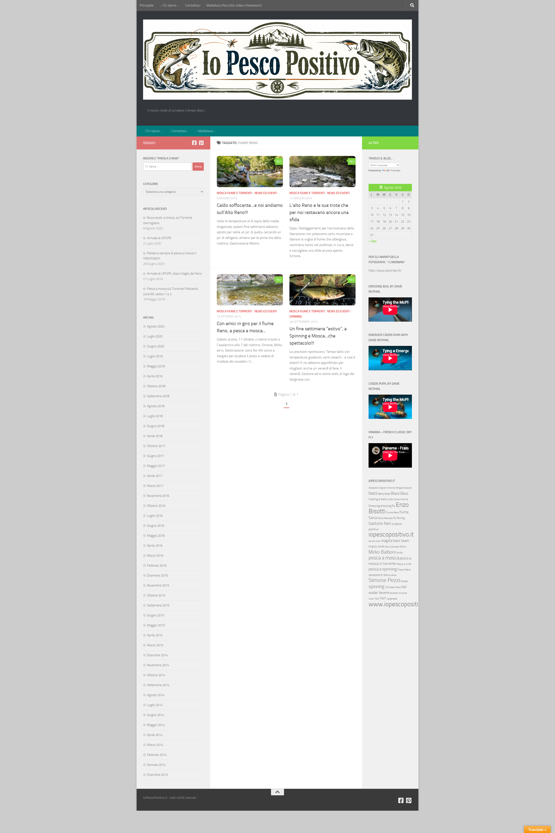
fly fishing (399, 518)
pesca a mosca (384, 558)
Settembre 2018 (158, 396)
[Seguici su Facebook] (194, 142)
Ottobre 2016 (156, 506)
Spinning (295, 316)
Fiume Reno (392, 512)
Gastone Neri (380, 523)
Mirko (403, 546)
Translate (395, 170)
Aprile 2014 (154, 735)
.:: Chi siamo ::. (169, 5)
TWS (376, 598)
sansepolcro (376, 575)
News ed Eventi (266, 193)
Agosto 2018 (155, 406)
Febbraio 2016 (156, 565)
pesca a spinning (383, 569)
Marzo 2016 (155, 555)
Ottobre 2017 (156, 446)
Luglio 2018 (155, 416)
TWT (383, 598)
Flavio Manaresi (385, 518)
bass (373, 493)
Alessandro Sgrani (378, 487)
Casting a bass (378, 499)
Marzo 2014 (155, 745)
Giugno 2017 (155, 456)
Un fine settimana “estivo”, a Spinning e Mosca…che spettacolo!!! (318, 336)
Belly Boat (384, 493)
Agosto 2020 (155, 326)
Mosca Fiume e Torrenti (234, 193)
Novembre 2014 (158, 665)
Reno (408, 569)
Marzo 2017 (155, 486)
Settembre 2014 (158, 685)
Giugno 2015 (155, 615)
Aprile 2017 (154, 476)
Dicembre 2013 (157, 775)
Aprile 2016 (154, 546)
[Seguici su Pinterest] (201, 142)
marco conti (376, 546)
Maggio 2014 (156, 725)
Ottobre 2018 (156, 386)
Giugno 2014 (155, 715)
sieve (393, 575)
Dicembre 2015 (157, 575)
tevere (394, 593)
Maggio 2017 (156, 466)
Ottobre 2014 (156, 675)
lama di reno (374, 541)
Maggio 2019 (156, 366)
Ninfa (400, 552)
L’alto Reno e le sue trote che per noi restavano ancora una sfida (319, 212)
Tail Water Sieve (393, 587)
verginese (392, 598)
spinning (376, 586)
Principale (146, 5)
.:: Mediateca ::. (205, 131)
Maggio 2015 (156, 625)
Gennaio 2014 (156, 765)
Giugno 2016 (155, 526)
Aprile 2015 (154, 635)
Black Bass (399, 493)
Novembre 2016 (158, 496)
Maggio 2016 (156, 536)
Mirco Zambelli (392, 546)
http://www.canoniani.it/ (385, 270)
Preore (401, 569)
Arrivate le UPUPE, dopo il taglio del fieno (174, 274)
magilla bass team (395, 540)
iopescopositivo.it (391, 534)
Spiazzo (404, 581)
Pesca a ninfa (404, 564)
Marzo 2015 (155, 645)
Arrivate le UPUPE (159, 238)
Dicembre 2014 (157, 655)
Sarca (387, 575)
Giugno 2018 (155, 426)
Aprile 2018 (154, 436)
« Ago (373, 241)
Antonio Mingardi (395, 487)
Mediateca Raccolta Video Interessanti (234, 5)
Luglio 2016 (155, 516)
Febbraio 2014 (156, 755)
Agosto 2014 (155, 695)
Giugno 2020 (155, 346)
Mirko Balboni (382, 552)
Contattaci (192, 5)
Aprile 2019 (154, 376)
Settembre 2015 (158, 605)
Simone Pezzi (384, 580)
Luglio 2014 (155, 705)
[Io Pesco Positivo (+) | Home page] (277, 59)
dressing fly (387, 506)
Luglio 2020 (155, 336)
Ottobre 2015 (156, 595)
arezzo (408, 487)
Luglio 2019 (155, 356)
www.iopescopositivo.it (399, 604)
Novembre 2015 (158, 585)
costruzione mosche (398, 499)
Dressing (374, 506)
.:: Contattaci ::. (178, 131)
